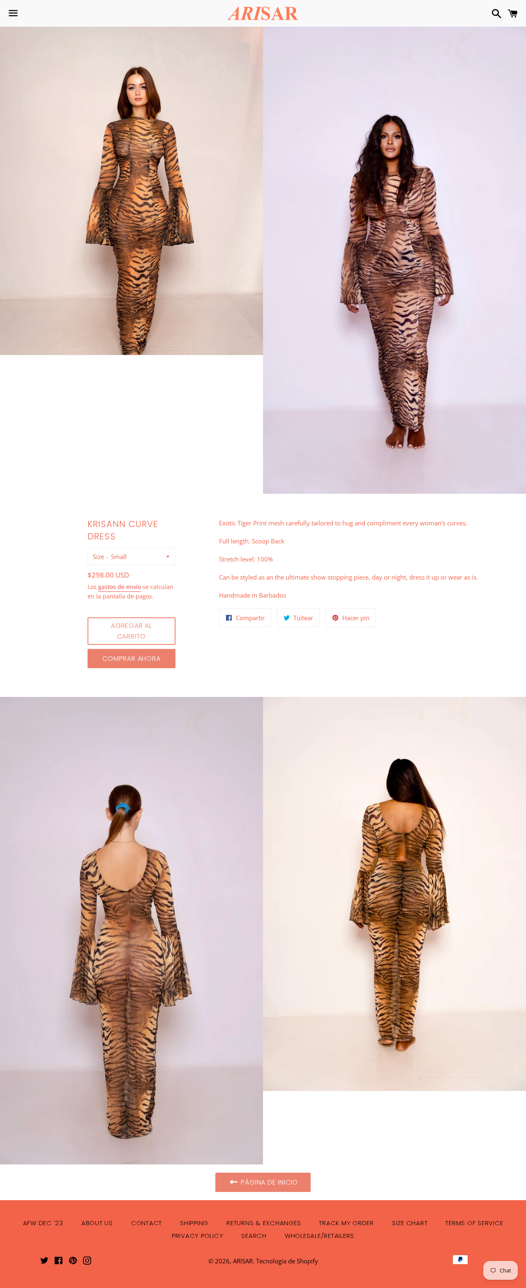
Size (98, 556)
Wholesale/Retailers (319, 1235)
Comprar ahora (131, 658)
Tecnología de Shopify (287, 1261)
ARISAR (243, 1261)
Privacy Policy (198, 1235)
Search (254, 1235)
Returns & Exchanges (263, 1223)
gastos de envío (119, 587)
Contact (146, 1223)
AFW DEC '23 (43, 1223)
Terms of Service (474, 1223)
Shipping (194, 1223)
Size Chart (410, 1223)
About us (97, 1223)
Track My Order (346, 1223)
